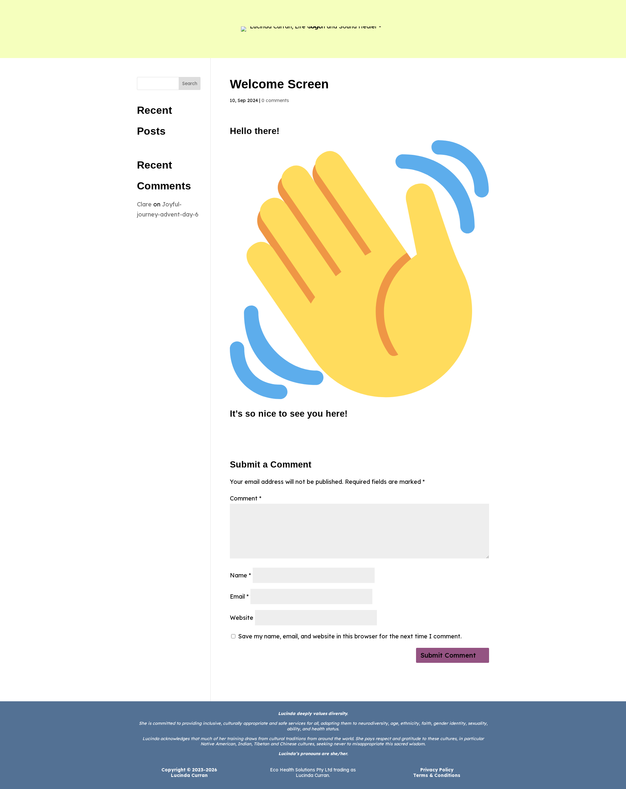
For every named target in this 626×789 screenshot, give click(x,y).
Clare (144, 204)
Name (240, 575)
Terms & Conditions (436, 775)
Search (189, 83)
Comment (245, 498)
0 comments (275, 100)
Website (241, 617)
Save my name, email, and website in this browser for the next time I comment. (350, 636)
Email (239, 596)
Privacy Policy (437, 770)
